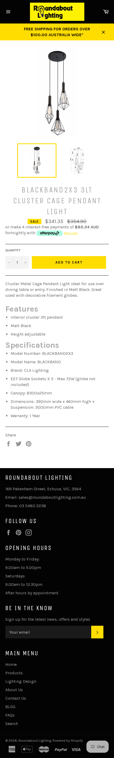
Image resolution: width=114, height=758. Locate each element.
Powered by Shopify (67, 740)
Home (11, 664)
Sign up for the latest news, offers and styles (47, 619)
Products (14, 672)
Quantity (12, 250)
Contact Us (15, 698)
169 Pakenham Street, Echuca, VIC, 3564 (43, 488)
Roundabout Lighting (35, 740)
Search (11, 723)
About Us (14, 689)
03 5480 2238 (32, 505)
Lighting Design (20, 681)
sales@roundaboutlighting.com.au (52, 497)
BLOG (10, 706)
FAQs (10, 715)
